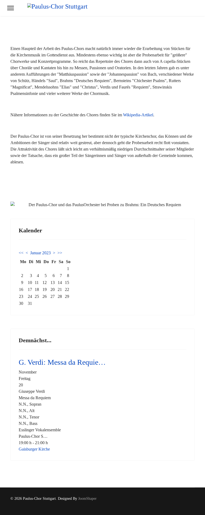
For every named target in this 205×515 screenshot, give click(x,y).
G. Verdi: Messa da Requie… (62, 362)
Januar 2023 (40, 253)
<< (21, 253)
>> (59, 253)
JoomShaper (87, 499)
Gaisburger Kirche (34, 449)
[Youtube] (193, 504)
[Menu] (10, 8)
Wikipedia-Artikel (138, 115)
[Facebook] (184, 504)
